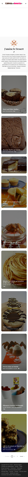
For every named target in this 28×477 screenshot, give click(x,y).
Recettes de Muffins (8, 111)
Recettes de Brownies (8, 151)
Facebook (18, 68)
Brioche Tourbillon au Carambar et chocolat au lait (13, 282)
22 (15, 171)
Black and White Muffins (10, 109)
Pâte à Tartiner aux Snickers (12, 242)
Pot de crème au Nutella (10, 366)
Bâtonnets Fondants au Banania (13, 405)
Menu (25, 3)
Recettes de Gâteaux (8, 171)
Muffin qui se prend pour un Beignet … (12, 202)
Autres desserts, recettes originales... (12, 244)
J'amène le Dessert (21, 66)
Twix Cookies (7, 327)
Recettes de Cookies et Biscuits (10, 328)
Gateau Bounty (7, 169)
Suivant (21, 456)
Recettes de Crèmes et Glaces (10, 368)
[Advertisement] (14, 22)
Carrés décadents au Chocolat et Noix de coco (13, 447)
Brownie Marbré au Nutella (11, 150)
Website (14, 52)
